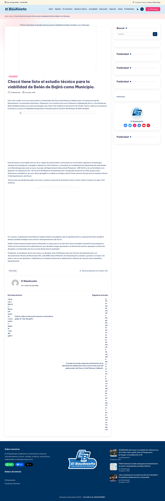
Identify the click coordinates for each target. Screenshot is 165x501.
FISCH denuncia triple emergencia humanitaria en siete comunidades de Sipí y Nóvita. (138, 465)
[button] (153, 9)
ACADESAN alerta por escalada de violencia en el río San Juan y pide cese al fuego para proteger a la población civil (138, 452)
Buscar (121, 28)
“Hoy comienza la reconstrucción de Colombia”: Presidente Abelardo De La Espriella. (138, 476)
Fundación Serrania (12, 484)
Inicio (6, 16)
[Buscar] (155, 34)
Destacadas (13, 270)
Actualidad (13, 76)
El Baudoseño (29, 281)
